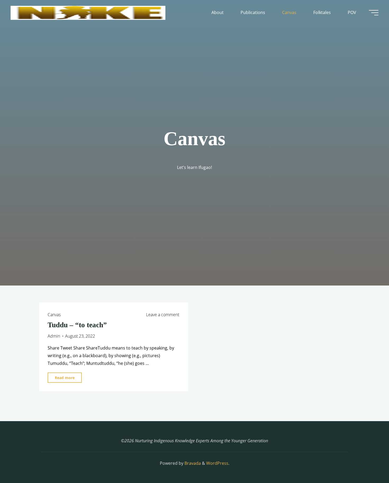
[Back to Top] (368, 462)
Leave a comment (162, 315)
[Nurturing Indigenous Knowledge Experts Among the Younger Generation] (88, 12)
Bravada (192, 463)
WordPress (217, 463)
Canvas (54, 315)
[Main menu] (373, 12)
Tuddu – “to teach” (77, 325)
